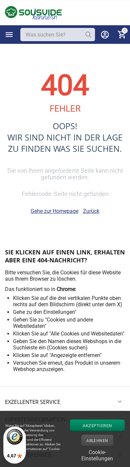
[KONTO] (105, 34)
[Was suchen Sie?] (88, 34)
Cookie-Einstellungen (97, 454)
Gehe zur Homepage (54, 211)
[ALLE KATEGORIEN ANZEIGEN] (9, 34)
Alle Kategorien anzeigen (9, 34)
